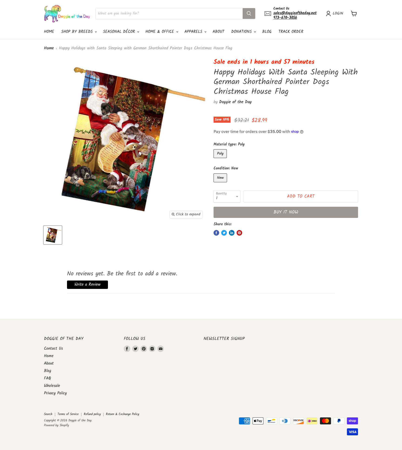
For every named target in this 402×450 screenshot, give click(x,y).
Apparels (194, 32)
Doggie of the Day (235, 102)
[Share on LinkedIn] (231, 233)
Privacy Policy (55, 393)
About (218, 32)
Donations (242, 32)
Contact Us (53, 348)
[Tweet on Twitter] (224, 233)
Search (48, 414)
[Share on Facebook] (216, 233)
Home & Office (160, 32)
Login (338, 13)
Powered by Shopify (56, 425)
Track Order (290, 32)
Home (49, 32)
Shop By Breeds (77, 32)
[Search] (249, 13)
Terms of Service (68, 414)
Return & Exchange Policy (122, 414)
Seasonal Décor (120, 32)
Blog (266, 32)
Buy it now (286, 212)
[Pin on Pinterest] (239, 233)
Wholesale (52, 386)
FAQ (47, 378)
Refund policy (92, 414)
